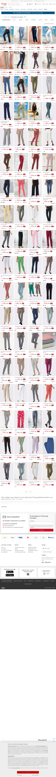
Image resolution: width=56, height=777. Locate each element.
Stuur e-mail (47, 549)
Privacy (25, 580)
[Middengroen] (43, 125)
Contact (44, 545)
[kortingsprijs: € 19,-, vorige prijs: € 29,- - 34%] (21, 137)
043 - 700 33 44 (46, 562)
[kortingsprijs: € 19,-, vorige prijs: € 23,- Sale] (49, 239)
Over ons (3, 547)
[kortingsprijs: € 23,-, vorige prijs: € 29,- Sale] (21, 291)
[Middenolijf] (29, 99)
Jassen (40, 19)
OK (28, 772)
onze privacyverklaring (16, 767)
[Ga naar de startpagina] (4, 4)
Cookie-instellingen (35, 775)
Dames (2, 7)
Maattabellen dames (32, 547)
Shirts (14, 19)
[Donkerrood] (32, 49)
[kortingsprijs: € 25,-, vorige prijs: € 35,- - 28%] (7, 35)
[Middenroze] (15, 434)
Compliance (52, 580)
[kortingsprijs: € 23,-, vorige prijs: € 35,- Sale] (49, 188)
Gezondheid (29, 9)
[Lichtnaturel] (43, 151)
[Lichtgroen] (15, 459)
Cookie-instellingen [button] (28, 583)
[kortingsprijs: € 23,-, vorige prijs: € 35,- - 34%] (21, 471)
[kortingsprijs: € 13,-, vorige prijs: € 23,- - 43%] (49, 137)
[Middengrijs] (16, 253)
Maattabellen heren (32, 549)
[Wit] (33, 49)
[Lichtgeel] (17, 49)
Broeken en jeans (6, 19)
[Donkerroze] (31, 99)
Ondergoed (11, 9)
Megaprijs (41, 9)
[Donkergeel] (29, 125)
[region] (28, 759)
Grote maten (23, 9)
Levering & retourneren (19, 547)
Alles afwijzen (19, 775)
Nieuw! (2, 9)
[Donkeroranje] (29, 151)
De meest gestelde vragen (20, 552)
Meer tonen (32, 527)
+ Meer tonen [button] (4, 506)
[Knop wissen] (21, 4)
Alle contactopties (48, 551)
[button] (1, 17)
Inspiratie (35, 9)
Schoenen (17, 9)
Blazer (46, 19)
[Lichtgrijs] (43, 100)
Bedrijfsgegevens (38, 580)
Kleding (6, 9)
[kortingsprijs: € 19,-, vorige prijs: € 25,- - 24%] (7, 265)
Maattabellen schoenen (33, 550)
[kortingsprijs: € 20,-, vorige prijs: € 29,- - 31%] (49, 85)
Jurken (27, 19)
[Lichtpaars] (29, 459)
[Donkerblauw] (29, 49)
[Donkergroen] (43, 330)
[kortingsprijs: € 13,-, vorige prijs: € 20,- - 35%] (35, 367)
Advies (29, 545)
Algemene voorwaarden (18, 580)
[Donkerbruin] (15, 99)
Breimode (34, 19)
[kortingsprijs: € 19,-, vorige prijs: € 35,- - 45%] (7, 137)
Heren (6, 7)
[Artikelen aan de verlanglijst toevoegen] (12, 28)
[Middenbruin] (29, 382)
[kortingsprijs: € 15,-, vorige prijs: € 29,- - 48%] (7, 239)
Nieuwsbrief (3, 549)
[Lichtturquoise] (31, 254)
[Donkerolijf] (15, 228)
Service (16, 545)
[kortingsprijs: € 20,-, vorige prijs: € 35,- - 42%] (49, 445)
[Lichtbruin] (16, 49)
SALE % (45, 9)
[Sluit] (54, 740)
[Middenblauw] (15, 49)
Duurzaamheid (4, 552)
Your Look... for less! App (6, 550)
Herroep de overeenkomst (7, 580)
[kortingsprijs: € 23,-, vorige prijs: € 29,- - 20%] (49, 214)
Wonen (10, 7)
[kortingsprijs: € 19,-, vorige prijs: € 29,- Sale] (49, 265)
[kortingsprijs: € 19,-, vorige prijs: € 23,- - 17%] (7, 188)
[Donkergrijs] (43, 74)
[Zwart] (29, 74)
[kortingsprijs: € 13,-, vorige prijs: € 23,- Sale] (35, 239)
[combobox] (17, 4)
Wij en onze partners (12, 745)
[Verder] (30, 492)
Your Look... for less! (6, 545)
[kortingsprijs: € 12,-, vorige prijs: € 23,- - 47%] (49, 367)
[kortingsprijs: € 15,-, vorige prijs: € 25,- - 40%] (7, 111)
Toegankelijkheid (31, 580)
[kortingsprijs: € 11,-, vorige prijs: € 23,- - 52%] (7, 85)
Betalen (16, 549)
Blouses (20, 19)
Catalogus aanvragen (19, 550)
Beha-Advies (30, 552)
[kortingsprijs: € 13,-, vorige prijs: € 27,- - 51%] (49, 419)
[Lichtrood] (15, 202)
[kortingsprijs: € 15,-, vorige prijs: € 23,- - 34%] (35, 60)
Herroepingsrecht (46, 580)
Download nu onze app (9, 569)
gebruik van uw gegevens (40, 745)
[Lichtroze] (43, 176)
